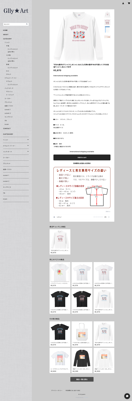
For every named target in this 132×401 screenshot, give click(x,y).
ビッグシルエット (13, 49)
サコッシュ (9, 91)
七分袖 (8, 55)
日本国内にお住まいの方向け (82, 163)
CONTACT (7, 128)
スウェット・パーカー (11, 78)
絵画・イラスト (9, 106)
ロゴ (7, 71)
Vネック (8, 74)
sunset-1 (7, 109)
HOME (5, 30)
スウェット (9, 81)
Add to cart (82, 157)
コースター (8, 98)
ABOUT (6, 34)
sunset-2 (8, 113)
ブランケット (8, 102)
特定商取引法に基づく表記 (73, 390)
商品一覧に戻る (82, 379)
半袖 (7, 46)
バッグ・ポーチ (9, 88)
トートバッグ (10, 95)
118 (6, 120)
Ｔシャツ (7, 42)
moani (7, 124)
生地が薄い (11, 52)
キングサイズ (8, 117)
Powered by (80, 397)
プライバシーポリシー (57, 390)
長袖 (7, 64)
